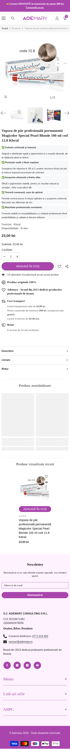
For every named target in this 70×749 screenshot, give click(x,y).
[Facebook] (7, 665)
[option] (35, 67)
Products (16, 28)
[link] (18, 444)
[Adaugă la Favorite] (59, 266)
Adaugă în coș (27, 266)
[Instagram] (17, 665)
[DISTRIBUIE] (65, 266)
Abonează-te (35, 595)
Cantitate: (7, 249)
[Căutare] (13, 18)
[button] (59, 63)
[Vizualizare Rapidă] (46, 482)
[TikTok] (27, 665)
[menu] (4, 18)
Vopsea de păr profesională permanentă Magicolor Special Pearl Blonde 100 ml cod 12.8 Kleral (35, 528)
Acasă (5, 28)
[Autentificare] (57, 18)
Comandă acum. (35, 7)
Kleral (17, 224)
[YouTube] (37, 665)
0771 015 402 (40, 636)
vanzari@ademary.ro (21, 641)
